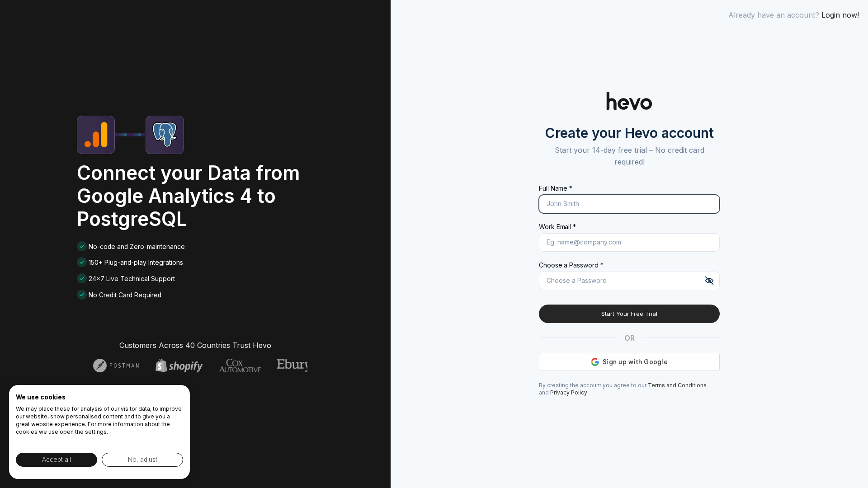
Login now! (840, 14)
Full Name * (555, 188)
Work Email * (557, 226)
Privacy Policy (568, 392)
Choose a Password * (571, 265)
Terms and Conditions (677, 385)
